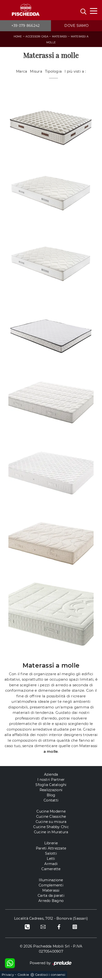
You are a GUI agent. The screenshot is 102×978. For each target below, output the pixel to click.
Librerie (51, 843)
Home (18, 36)
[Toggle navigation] (93, 10)
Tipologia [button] (53, 71)
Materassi (59, 36)
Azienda (51, 774)
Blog (51, 795)
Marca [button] (21, 71)
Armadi (51, 864)
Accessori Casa (37, 36)
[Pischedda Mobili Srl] (25, 10)
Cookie (23, 975)
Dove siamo (76, 25)
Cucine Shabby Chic (51, 827)
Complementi (51, 885)
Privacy (8, 975)
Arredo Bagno (51, 900)
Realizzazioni (51, 790)
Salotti (51, 853)
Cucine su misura (51, 821)
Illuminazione (51, 880)
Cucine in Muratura (51, 832)
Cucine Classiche (51, 816)
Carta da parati (51, 895)
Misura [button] (36, 71)
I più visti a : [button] (75, 71)
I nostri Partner (51, 779)
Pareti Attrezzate (51, 848)
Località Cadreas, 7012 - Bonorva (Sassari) (51, 918)
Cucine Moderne (51, 811)
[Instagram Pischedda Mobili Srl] (74, 926)
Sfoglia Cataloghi (50, 785)
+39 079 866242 (25, 25)
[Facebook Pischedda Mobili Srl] (58, 926)
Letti (51, 858)
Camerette (50, 869)
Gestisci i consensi (50, 975)
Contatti (51, 800)
